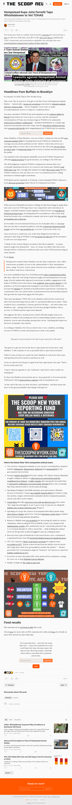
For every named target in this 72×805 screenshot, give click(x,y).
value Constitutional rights (55, 275)
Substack (29, 803)
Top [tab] (6, 719)
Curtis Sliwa (12, 502)
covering (45, 35)
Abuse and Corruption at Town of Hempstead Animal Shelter (25, 742)
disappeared (29, 469)
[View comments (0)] (12, 30)
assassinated (51, 469)
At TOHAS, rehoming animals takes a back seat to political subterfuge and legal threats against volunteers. (28, 746)
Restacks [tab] (15, 697)
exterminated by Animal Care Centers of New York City (26, 43)
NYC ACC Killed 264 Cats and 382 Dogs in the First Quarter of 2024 (28, 758)
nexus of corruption (32, 104)
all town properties (16, 183)
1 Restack (21, 672)
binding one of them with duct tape (21, 508)
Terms (49, 796)
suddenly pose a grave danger (49, 283)
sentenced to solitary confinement (18, 123)
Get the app (43, 800)
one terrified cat (27, 229)
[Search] (46, 4)
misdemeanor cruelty (16, 526)
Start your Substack (32, 800)
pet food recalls (26, 627)
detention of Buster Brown (54, 125)
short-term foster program (34, 541)
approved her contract (28, 380)
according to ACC (14, 544)
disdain (17, 289)
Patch (11, 257)
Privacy (45, 796)
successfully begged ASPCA (41, 493)
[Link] (1, 91)
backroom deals (25, 149)
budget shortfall (21, 475)
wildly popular (35, 481)
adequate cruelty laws (51, 514)
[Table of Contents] (2, 402)
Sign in (66, 4)
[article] (36, 730)
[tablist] (11, 697)
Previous (11, 685)
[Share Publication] (50, 4)
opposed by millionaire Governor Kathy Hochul (28, 484)
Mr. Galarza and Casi (31, 563)
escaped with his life (16, 128)
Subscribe (57, 4)
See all (7, 773)
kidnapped (18, 469)
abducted (38, 469)
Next (62, 685)
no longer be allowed (43, 237)
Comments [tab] (8, 697)
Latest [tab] (10, 719)
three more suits (53, 170)
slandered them (17, 159)
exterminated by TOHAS (22, 84)
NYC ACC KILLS (46, 37)
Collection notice (55, 796)
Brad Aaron (11, 24)
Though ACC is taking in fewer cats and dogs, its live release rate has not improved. (26, 762)
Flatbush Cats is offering (34, 559)
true (5, 37)
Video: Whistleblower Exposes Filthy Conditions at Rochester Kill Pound (24, 726)
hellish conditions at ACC (17, 553)
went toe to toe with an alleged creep (40, 502)
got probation (31, 520)
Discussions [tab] (17, 719)
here (11, 632)
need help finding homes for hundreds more (48, 538)
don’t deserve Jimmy (15, 514)
